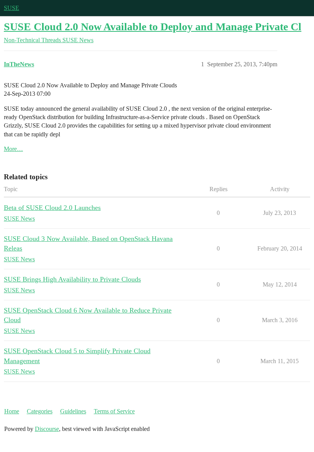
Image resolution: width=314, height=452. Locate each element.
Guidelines (73, 411)
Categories (39, 411)
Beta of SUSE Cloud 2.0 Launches (52, 207)
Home (11, 411)
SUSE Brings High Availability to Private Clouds (72, 279)
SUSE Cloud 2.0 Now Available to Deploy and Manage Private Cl (152, 27)
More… (13, 149)
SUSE (11, 8)
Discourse (47, 429)
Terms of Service (114, 411)
